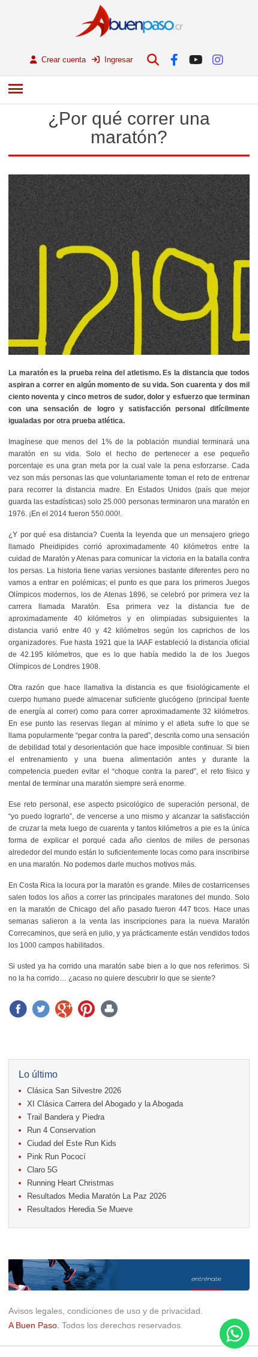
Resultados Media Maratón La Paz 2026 (96, 1196)
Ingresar (117, 59)
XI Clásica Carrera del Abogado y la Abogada (105, 1103)
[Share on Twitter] (40, 1008)
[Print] (109, 1008)
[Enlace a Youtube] (195, 59)
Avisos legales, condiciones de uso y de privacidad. (105, 1311)
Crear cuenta (62, 59)
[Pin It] (86, 1008)
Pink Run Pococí (56, 1156)
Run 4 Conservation (61, 1130)
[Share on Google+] (63, 1008)
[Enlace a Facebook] (174, 59)
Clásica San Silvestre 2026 (74, 1090)
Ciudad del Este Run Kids (71, 1143)
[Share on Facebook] (18, 1008)
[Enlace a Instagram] (217, 59)
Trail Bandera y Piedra (65, 1116)
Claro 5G (42, 1169)
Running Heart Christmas (70, 1182)
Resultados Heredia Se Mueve (80, 1209)
